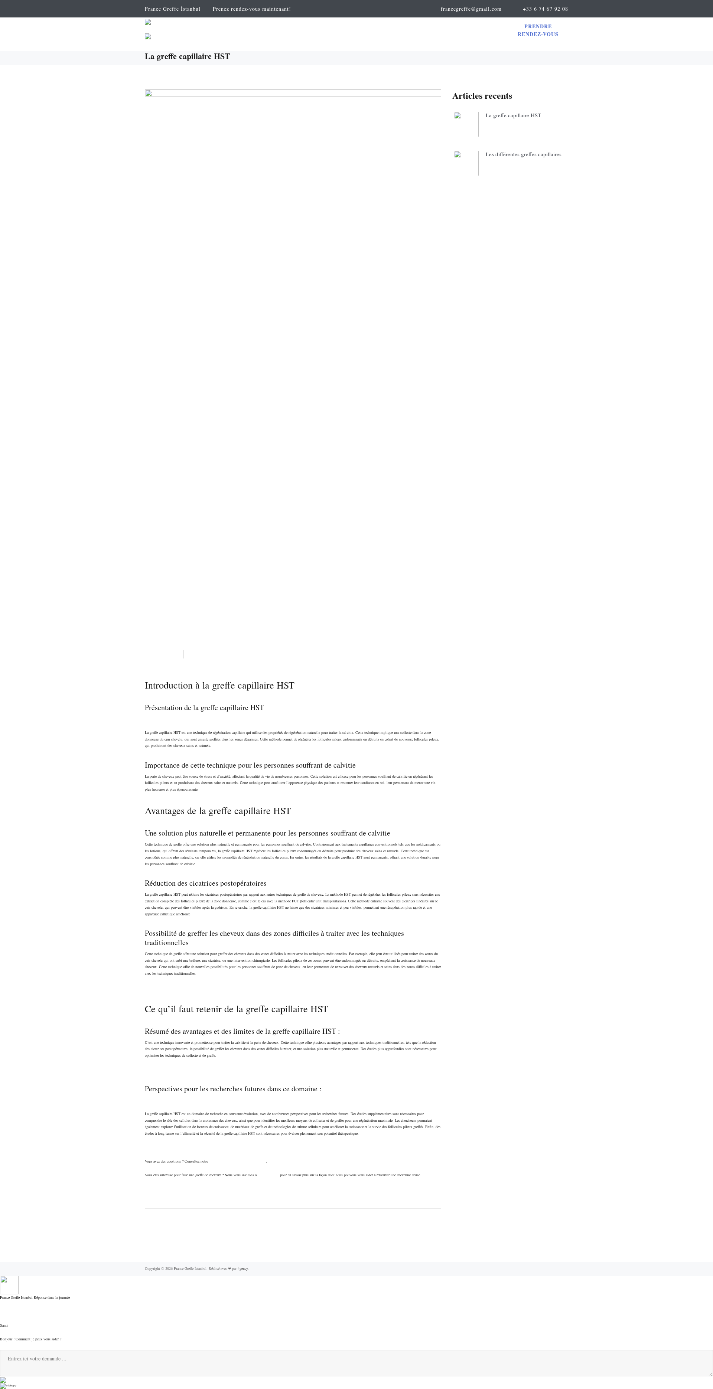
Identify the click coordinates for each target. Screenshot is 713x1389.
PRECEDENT (294, 1234)
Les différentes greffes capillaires (523, 154)
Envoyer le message (20, 1379)
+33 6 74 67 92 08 (545, 8)
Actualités (161, 654)
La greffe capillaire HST (513, 115)
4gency (243, 1268)
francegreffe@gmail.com (471, 8)
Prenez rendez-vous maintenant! (252, 8)
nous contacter (268, 1174)
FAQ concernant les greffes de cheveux (237, 1161)
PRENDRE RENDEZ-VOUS (538, 30)
